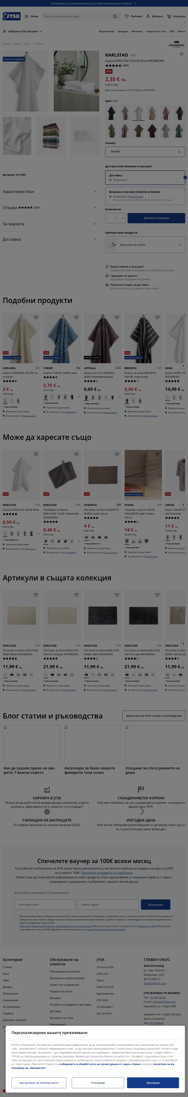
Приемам (153, 1083)
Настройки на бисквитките (39, 1083)
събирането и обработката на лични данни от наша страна (99, 1064)
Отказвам (98, 1083)
